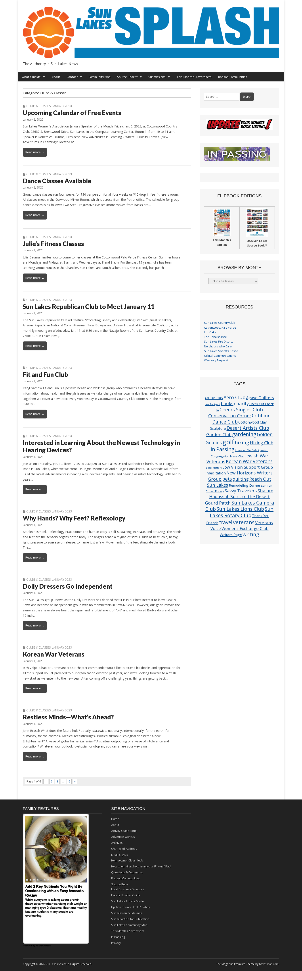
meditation (216, 473)
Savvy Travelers (241, 490)
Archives (117, 843)
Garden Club (218, 434)
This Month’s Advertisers (194, 77)
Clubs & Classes (38, 106)
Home (115, 819)
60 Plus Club (214, 398)
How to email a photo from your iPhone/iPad (141, 866)
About (56, 77)
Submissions (157, 77)
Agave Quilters (260, 397)
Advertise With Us (123, 837)
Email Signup (119, 855)
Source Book (119, 884)
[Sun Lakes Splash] (151, 30)
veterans (243, 522)
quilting (241, 479)
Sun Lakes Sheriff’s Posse (221, 351)
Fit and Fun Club (45, 374)
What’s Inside (31, 77)
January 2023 (62, 106)
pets (227, 479)
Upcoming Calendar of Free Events (72, 112)
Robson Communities (232, 77)
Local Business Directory (127, 889)
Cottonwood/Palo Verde (220, 327)
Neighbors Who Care (218, 346)
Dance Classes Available (57, 181)
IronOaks (210, 332)
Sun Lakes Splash (56, 964)
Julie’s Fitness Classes (53, 243)
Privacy (116, 943)
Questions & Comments (127, 872)
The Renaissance (215, 337)
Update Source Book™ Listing (130, 907)
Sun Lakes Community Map (129, 925)
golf (228, 441)
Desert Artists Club (248, 428)
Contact (72, 77)
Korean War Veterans (53, 654)
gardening (244, 434)
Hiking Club (261, 443)
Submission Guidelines (126, 913)
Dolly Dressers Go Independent (68, 586)
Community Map (100, 77)
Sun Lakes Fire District (218, 341)
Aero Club (234, 397)
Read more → (34, 152)
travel (225, 522)
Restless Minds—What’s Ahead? (68, 717)
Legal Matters (214, 467)
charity (241, 403)
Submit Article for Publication (130, 919)
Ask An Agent (212, 404)
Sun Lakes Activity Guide (127, 901)
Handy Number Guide (125, 895)
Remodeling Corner (244, 485)
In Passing (222, 449)
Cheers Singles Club (241, 409)
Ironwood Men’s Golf (247, 450)
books (227, 404)
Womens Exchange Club (245, 528)
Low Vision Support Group (247, 467)
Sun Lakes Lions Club (240, 509)
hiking (242, 442)
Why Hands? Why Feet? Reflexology (74, 518)
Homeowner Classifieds (127, 860)
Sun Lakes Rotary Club (242, 512)
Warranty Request (216, 360)
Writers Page (231, 534)
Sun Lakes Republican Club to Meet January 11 (88, 306)
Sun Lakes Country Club (219, 323)
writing (251, 534)
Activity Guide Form (124, 831)
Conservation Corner (229, 416)
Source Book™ (127, 77)
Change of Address (124, 849)
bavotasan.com (269, 964)
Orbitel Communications (220, 356)
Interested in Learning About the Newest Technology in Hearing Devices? (101, 446)
